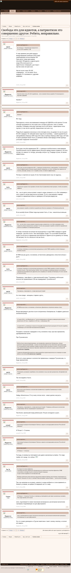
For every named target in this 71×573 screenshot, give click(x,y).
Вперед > (22, 38)
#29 (67, 259)
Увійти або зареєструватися (61, 1)
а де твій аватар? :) (63, 533)
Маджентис (8, 94)
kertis (8, 187)
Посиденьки (47, 10)
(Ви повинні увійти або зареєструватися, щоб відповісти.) (56, 530)
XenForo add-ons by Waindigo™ (8, 567)
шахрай (8, 425)
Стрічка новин (11, 36)
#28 (67, 240)
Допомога (57, 564)
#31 (67, 298)
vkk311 (17, 84)
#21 (67, 85)
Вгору (66, 564)
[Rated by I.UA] (31, 571)
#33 (67, 380)
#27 (67, 215)
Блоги (18, 10)
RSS (69, 564)
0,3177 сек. (30, 566)
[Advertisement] (35, 19)
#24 (67, 158)
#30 (67, 282)
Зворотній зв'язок (49, 564)
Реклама (40, 10)
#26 (67, 199)
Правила (33, 10)
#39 (67, 506)
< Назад (10, 38)
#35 (67, 415)
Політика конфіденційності (64, 566)
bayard (28, 36)
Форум (12, 11)
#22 (67, 102)
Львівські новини (57, 10)
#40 (67, 526)
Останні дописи (5, 13)
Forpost (18, 506)
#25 (67, 178)
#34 (67, 398)
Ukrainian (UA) (4, 564)
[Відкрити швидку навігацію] (68, 26)
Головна (6, 10)
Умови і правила (53, 566)
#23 (67, 142)
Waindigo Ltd (22, 567)
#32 (67, 363)
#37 (67, 460)
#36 (67, 433)
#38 (67, 487)
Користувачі (25, 10)
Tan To (17, 487)
